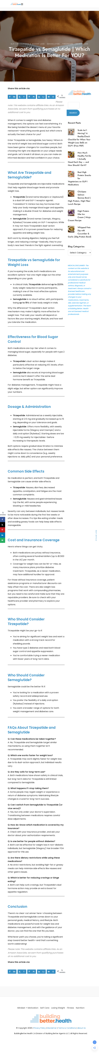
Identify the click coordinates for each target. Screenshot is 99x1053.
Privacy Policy (40, 1028)
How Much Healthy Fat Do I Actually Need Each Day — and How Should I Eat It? (79, 159)
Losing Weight (58, 1007)
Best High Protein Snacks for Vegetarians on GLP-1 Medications (79, 178)
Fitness (70, 1007)
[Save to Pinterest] (2, 530)
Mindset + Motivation (27, 1007)
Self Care (44, 1007)
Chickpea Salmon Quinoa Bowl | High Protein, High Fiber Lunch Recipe (79, 198)
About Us (82, 1028)
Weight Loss (82, 44)
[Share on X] (2, 524)
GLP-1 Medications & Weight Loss (28, 44)
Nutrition (80, 1007)
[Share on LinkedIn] (2, 535)
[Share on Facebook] (2, 519)
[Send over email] (2, 540)
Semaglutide (53, 44)
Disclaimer (52, 1028)
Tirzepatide (67, 44)
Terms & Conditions (67, 1028)
